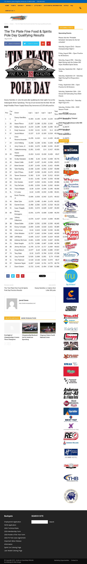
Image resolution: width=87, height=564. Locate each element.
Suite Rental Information (53, 5)
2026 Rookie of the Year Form (14, 535)
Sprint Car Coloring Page (12, 547)
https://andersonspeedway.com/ (27, 303)
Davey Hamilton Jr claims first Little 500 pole (45, 289)
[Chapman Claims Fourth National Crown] (48, 328)
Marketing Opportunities (61, 560)
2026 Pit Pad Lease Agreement (15, 538)
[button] (80, 8)
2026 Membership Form (12, 531)
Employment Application (12, 522)
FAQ (71, 5)
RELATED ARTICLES (12, 318)
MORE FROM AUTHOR (28, 318)
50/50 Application (10, 525)
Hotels (66, 5)
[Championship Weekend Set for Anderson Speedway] (30, 328)
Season (20, 5)
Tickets (13, 5)
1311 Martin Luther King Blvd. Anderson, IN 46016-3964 (19, 1)
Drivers (28, 5)
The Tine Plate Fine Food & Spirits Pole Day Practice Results (16, 289)
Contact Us (9, 10)
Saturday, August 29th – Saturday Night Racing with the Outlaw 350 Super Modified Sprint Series (70, 62)
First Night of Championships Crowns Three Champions (11, 337)
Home (7, 5)
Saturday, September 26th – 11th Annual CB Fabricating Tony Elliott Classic (70, 94)
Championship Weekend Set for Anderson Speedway (29, 337)
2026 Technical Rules (11, 528)
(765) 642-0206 (41, 1)
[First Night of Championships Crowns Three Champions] (12, 328)
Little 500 (37, 5)
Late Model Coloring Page (13, 551)
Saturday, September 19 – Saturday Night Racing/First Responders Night (71, 78)
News (6, 27)
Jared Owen (23, 300)
